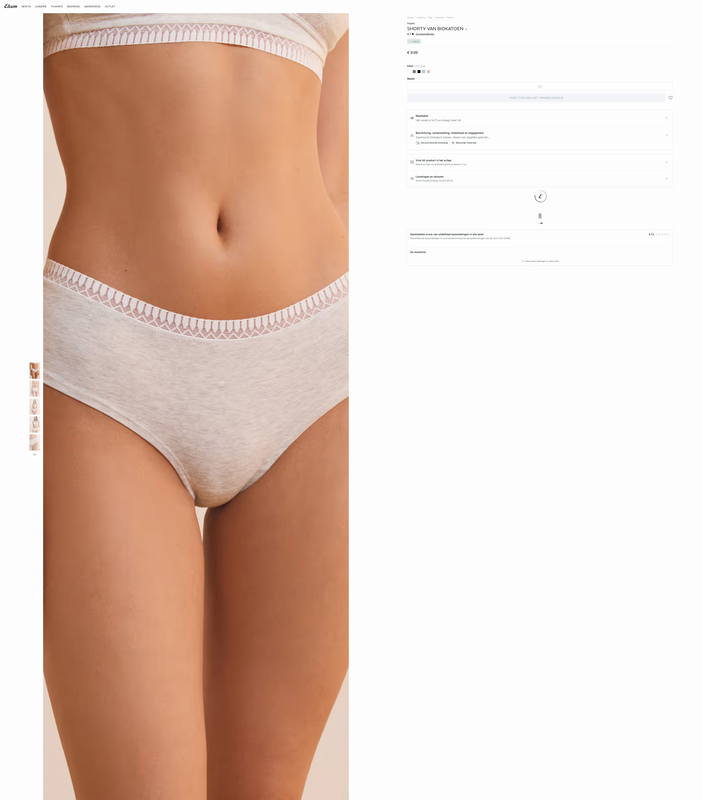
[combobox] (540, 86)
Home (410, 17)
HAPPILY (411, 23)
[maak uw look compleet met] (221, 383)
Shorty (450, 17)
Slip (430, 17)
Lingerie (421, 17)
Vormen (439, 17)
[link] (26, 6)
